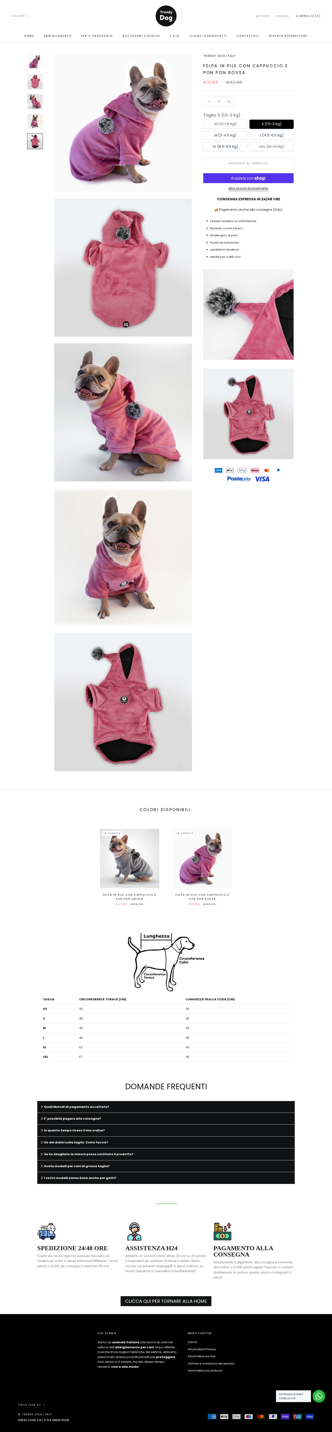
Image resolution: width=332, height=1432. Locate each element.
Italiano (18, 16)
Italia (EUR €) (29, 1405)
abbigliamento (58, 36)
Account (263, 16)
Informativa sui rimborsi (205, 1370)
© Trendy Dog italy (35, 1414)
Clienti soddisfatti (208, 36)
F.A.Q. (175, 36)
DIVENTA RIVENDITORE (288, 36)
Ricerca (282, 16)
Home (29, 36)
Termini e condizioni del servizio (211, 1363)
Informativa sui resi (201, 1356)
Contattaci (248, 36)
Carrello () (308, 16)
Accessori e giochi (141, 36)
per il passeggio (97, 36)
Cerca (192, 1342)
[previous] (14, 862)
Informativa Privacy (202, 1349)
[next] (318, 862)
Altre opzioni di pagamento (248, 188)
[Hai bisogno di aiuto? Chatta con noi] (319, 1396)
